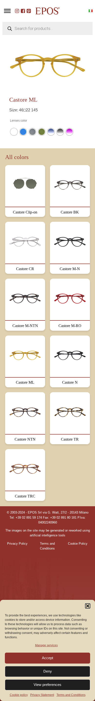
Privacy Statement (42, 695)
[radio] (14, 131)
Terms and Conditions (71, 695)
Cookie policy (19, 695)
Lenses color (18, 120)
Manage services (46, 645)
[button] (87, 605)
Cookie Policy (77, 543)
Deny (47, 671)
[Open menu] (7, 11)
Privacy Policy (17, 543)
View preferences (47, 685)
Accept (47, 658)
